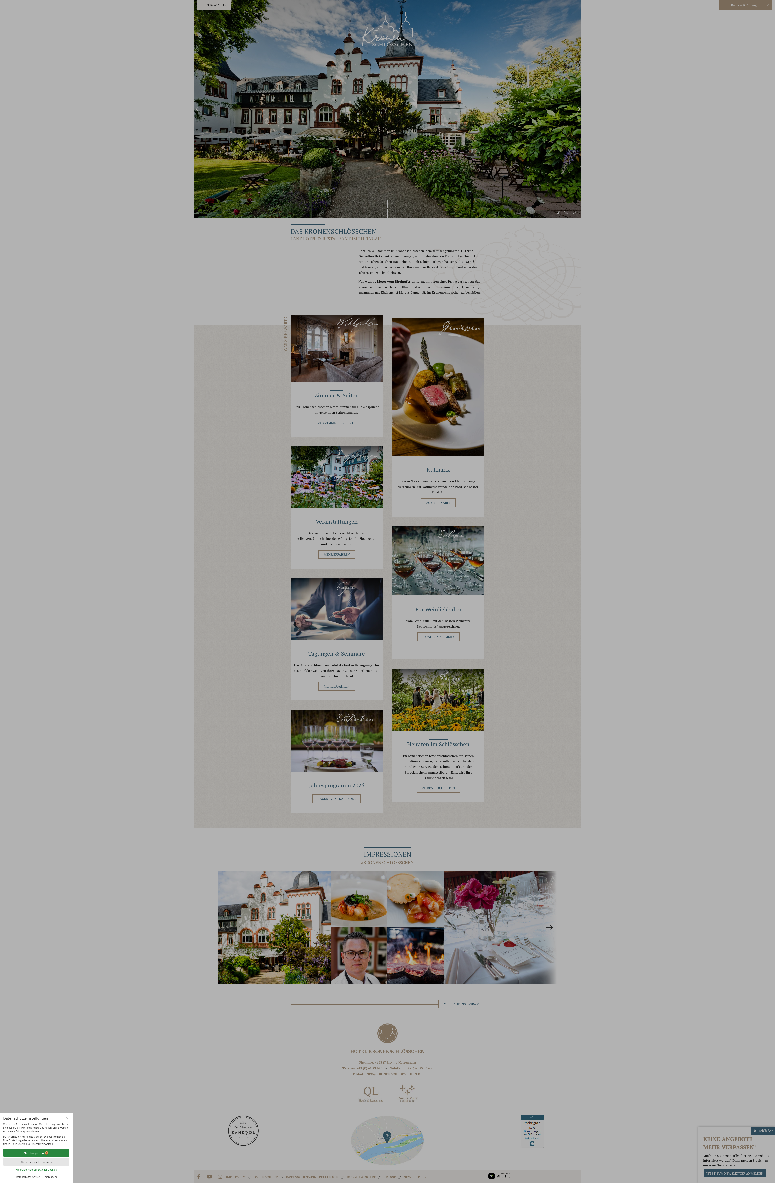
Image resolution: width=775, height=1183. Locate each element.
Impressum (50, 1177)
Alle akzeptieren (33, 1153)
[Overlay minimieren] (67, 1118)
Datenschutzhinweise (28, 1177)
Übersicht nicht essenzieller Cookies (36, 1169)
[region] (36, 1134)
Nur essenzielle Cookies (36, 1162)
